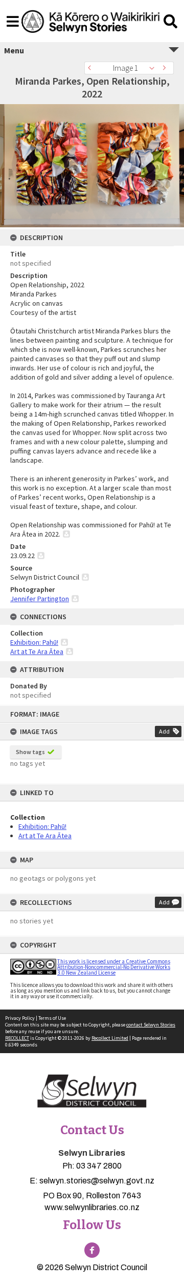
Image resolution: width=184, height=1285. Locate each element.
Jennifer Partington (39, 598)
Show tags (30, 752)
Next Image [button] (166, 68)
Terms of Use (52, 1018)
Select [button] (155, 68)
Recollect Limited (109, 1038)
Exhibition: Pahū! (42, 826)
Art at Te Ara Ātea (45, 835)
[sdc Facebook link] (92, 1250)
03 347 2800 (99, 1165)
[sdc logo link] (92, 1092)
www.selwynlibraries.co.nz (92, 1207)
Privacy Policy (20, 1018)
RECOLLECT (17, 1038)
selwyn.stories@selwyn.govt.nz (96, 1180)
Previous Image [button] (92, 68)
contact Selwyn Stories (150, 1024)
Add (164, 731)
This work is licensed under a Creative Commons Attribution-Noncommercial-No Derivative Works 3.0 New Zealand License (113, 967)
